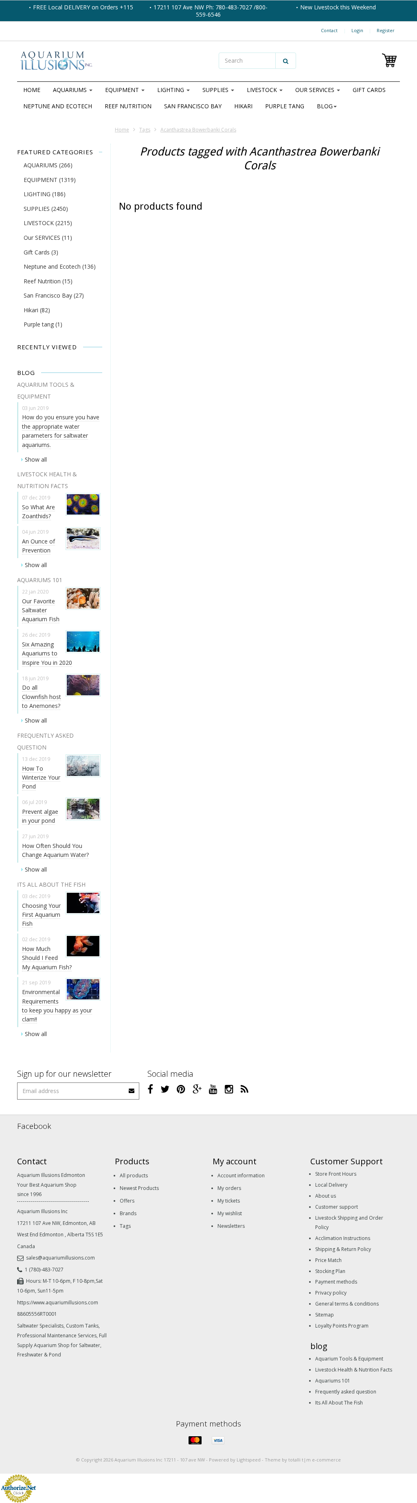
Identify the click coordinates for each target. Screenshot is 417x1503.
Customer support (336, 1206)
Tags (144, 129)
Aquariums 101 (332, 1380)
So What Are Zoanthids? (38, 511)
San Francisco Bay (193, 106)
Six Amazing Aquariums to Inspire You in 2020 (47, 653)
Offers (127, 1200)
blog (325, 106)
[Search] (285, 61)
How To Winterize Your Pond (41, 778)
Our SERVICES (315, 90)
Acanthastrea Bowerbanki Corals (198, 129)
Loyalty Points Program (342, 1325)
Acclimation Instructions (342, 1238)
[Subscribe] (132, 1088)
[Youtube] (213, 1088)
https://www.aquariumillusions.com (57, 1302)
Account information (241, 1175)
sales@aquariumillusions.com (60, 1257)
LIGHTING (171, 90)
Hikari (243, 106)
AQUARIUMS (70, 90)
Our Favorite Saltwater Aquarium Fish (40, 610)
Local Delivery (331, 1184)
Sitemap (324, 1314)
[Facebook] (150, 1088)
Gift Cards (369, 90)
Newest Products (139, 1188)
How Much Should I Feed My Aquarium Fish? (47, 958)
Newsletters (231, 1226)
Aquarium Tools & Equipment (349, 1358)
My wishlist (229, 1213)
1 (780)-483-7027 (44, 1269)
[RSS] (244, 1088)
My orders (229, 1188)
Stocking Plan (330, 1271)
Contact (329, 30)
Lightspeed (249, 1460)
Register (386, 30)
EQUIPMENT (122, 90)
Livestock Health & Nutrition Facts (353, 1369)
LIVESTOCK (263, 90)
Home (31, 90)
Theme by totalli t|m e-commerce (303, 1460)
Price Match (328, 1260)
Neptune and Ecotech (57, 106)
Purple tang (284, 106)
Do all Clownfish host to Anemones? (41, 697)
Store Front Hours (335, 1173)
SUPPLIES (216, 90)
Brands (128, 1213)
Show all (36, 459)
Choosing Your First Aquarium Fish (41, 915)
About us (325, 1195)
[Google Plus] (197, 1088)
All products (134, 1175)
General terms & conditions (347, 1303)
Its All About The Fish (339, 1402)
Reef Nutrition (128, 106)
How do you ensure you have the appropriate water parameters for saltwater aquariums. (60, 430)
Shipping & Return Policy (343, 1249)
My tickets (228, 1200)
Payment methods (336, 1281)
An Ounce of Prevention (38, 545)
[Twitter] (164, 1088)
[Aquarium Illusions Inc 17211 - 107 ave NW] (110, 61)
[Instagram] (229, 1088)
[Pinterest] (181, 1088)
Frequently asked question (345, 1391)
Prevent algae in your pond (40, 816)
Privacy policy (331, 1292)
